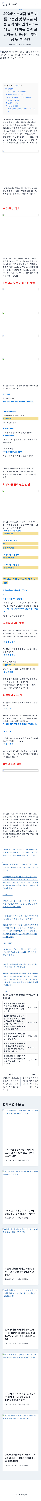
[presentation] (20, 1127)
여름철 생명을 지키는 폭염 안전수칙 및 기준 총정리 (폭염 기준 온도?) (19, 1271)
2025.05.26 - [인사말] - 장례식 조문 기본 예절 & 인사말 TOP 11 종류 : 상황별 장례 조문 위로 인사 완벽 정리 (20, 904)
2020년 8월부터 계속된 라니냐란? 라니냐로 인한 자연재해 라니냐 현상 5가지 (20, 1457)
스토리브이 (15, 44)
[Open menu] (36, 4)
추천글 (20, 9)
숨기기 (18, 85)
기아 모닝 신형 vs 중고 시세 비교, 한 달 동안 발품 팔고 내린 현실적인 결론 (19, 1152)
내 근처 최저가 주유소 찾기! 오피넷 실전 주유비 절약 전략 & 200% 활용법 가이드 (20, 1396)
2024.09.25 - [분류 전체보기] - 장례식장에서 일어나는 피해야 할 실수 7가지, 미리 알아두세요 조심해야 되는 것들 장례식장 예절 (20, 852)
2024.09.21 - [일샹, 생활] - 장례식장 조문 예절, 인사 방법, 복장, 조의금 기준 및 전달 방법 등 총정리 (20, 952)
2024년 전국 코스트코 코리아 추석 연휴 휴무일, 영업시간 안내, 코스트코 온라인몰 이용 (11, 1082)
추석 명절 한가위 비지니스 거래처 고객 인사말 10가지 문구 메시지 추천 (30, 1080)
